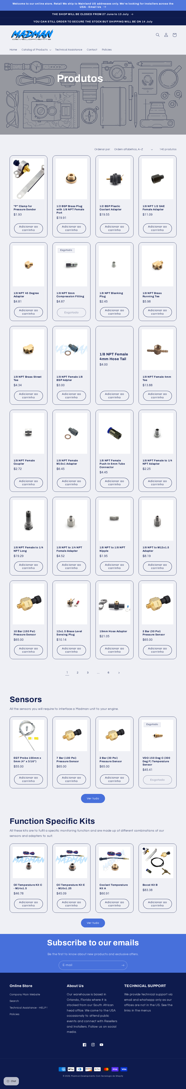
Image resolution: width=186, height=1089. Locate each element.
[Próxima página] (119, 673)
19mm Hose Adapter (113, 631)
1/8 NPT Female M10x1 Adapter (67, 462)
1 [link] (67, 672)
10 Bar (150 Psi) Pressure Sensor (25, 633)
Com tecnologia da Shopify (109, 1076)
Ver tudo (93, 798)
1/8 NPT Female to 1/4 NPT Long (28, 549)
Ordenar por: (102, 149)
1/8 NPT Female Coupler (24, 462)
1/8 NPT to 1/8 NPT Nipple (112, 549)
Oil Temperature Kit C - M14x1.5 (28, 886)
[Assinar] (123, 965)
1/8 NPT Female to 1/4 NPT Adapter (157, 462)
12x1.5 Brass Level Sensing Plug (69, 633)
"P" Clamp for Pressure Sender (25, 208)
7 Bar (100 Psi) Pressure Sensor (67, 759)
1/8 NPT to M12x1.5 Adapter (156, 549)
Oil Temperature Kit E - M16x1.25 (70, 886)
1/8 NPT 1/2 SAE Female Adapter (154, 208)
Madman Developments (83, 1076)
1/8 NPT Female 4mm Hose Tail (114, 356)
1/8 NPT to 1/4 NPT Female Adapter (69, 549)
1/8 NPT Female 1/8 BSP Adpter (69, 378)
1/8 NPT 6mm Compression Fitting (70, 295)
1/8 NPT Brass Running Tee (152, 295)
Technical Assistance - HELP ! (28, 1007)
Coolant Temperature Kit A (114, 886)
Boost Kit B (150, 884)
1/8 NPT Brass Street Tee (28, 378)
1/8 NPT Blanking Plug (111, 295)
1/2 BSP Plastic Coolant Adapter (111, 208)
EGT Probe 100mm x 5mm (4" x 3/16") (27, 759)
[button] (36, 50)
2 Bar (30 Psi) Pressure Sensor (154, 633)
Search (14, 1001)
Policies (14, 1014)
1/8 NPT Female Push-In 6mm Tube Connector (112, 464)
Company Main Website (25, 994)
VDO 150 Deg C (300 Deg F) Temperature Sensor (156, 761)
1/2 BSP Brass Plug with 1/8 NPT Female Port (70, 209)
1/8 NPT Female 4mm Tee (157, 378)
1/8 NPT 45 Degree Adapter (26, 295)
